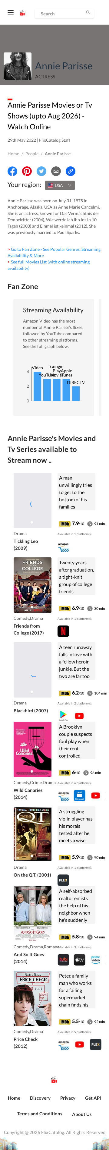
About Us (82, 1114)
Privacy (67, 1098)
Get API (93, 1098)
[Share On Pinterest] (27, 171)
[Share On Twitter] (41, 171)
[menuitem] (14, 1101)
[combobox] (60, 185)
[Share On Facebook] (12, 171)
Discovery (40, 1098)
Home (13, 153)
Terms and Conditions (39, 1113)
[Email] (56, 171)
